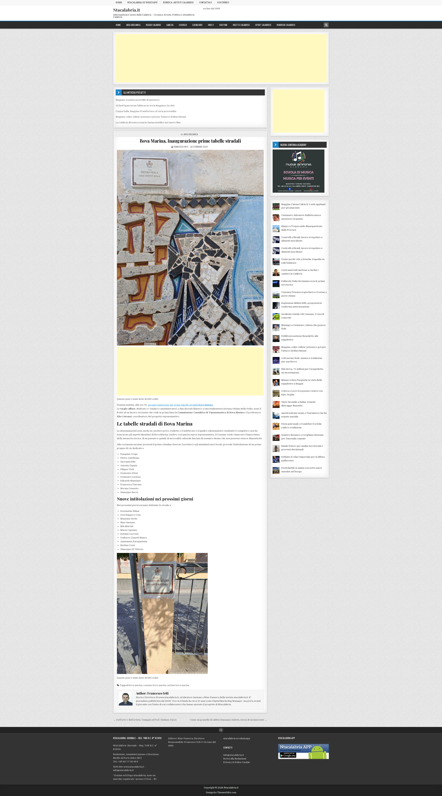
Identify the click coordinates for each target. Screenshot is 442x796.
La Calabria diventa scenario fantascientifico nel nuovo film (148, 122)
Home (119, 2)
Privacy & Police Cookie (236, 762)
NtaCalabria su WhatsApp (142, 2)
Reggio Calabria (153, 25)
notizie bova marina (178, 685)
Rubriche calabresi (286, 25)
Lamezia (169, 25)
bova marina (135, 685)
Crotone (223, 25)
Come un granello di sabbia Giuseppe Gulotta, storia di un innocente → (228, 719)
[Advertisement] (219, 58)
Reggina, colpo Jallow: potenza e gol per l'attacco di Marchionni (151, 116)
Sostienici (223, 2)
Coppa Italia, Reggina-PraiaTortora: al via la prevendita (146, 111)
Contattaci (205, 2)
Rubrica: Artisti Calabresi (178, 2)
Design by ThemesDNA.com (221, 792)
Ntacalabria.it (126, 10)
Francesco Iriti (181, 146)
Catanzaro (197, 25)
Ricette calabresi (241, 25)
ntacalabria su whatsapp (236, 738)
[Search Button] (221, 730)
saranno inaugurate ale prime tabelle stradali (180, 405)
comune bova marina (154, 685)
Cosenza (183, 25)
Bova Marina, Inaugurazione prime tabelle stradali (190, 141)
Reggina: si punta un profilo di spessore (138, 100)
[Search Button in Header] (326, 24)
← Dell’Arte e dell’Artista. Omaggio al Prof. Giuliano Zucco (145, 719)
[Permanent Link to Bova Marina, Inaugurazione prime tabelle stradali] (190, 247)
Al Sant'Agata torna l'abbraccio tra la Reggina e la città (145, 105)
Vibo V (211, 25)
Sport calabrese (263, 25)
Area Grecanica (133, 25)
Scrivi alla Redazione (234, 758)
